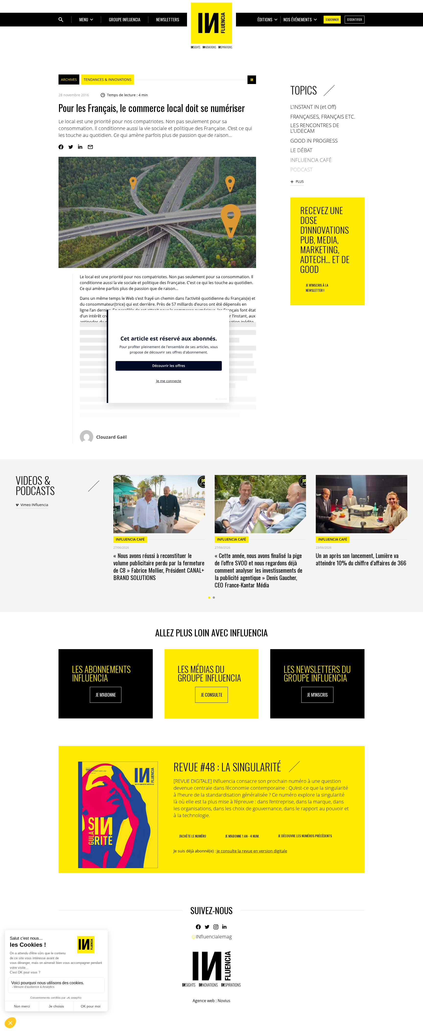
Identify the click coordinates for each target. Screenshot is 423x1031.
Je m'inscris (317, 694)
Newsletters (167, 19)
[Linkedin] (80, 147)
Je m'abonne (105, 694)
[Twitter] (70, 147)
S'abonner (332, 19)
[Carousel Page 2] (214, 597)
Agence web (204, 1000)
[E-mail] (90, 147)
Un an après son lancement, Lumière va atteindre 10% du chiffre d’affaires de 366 (361, 559)
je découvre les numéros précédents (305, 835)
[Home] (211, 25)
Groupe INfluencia (124, 19)
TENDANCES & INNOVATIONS (107, 79)
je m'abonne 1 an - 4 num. (242, 835)
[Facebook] (61, 147)
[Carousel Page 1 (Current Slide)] (209, 597)
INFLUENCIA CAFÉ (130, 539)
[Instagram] (215, 926)
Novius (224, 1000)
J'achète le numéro (192, 835)
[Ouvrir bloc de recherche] (61, 19)
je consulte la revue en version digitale (252, 851)
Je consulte (211, 694)
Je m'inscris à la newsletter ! (317, 287)
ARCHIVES (69, 79)
